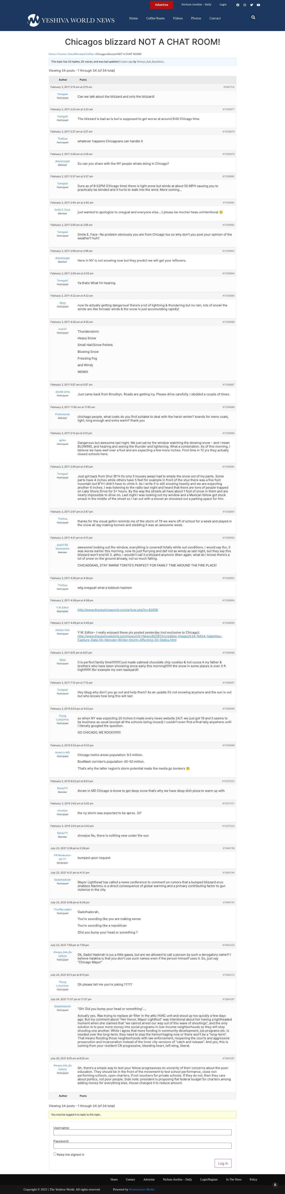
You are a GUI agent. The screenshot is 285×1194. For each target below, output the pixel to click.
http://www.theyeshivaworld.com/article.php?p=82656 (118, 610)
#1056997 (229, 682)
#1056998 (229, 708)
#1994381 (229, 1058)
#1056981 (229, 202)
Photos (196, 18)
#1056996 (229, 652)
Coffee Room (155, 18)
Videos (178, 18)
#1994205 (228, 945)
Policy (253, 1179)
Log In (223, 1163)
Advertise (149, 1179)
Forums (62, 54)
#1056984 (228, 273)
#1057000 (228, 781)
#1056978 (229, 131)
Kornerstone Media (141, 1189)
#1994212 (229, 974)
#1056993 (228, 578)
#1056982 (229, 224)
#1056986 (229, 321)
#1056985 (229, 295)
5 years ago (126, 61)
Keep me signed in (70, 1154)
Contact (215, 18)
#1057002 (228, 825)
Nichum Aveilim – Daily (196, 4)
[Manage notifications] (275, 1185)
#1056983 (228, 250)
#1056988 (229, 407)
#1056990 (228, 466)
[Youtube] (258, 5)
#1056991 (229, 511)
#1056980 (228, 176)
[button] (253, 17)
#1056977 (229, 109)
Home (133, 18)
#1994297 (229, 999)
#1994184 (229, 872)
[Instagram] (245, 5)
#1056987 (229, 384)
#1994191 (229, 902)
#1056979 (229, 154)
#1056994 (228, 600)
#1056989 (229, 433)
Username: (61, 1127)
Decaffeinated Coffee (80, 54)
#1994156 (229, 848)
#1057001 (228, 803)
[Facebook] (238, 5)
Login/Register (209, 1179)
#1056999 (229, 745)
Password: (61, 1141)
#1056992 (229, 537)
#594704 (229, 87)
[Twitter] (252, 5)
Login (223, 4)
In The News (233, 1179)
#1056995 (229, 622)
